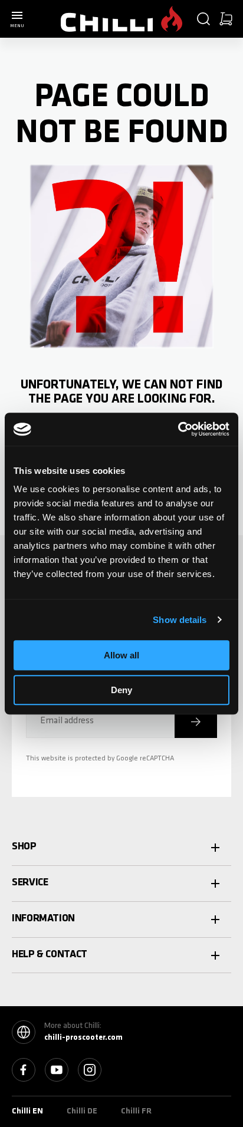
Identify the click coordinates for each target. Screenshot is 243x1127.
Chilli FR (136, 1111)
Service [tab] (30, 883)
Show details (179, 620)
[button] (203, 18)
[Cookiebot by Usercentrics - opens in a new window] (177, 429)
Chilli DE (82, 1111)
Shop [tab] (24, 847)
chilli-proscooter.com (83, 1037)
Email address (67, 721)
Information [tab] (43, 919)
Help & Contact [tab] (49, 955)
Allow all (121, 655)
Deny (121, 690)
